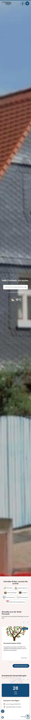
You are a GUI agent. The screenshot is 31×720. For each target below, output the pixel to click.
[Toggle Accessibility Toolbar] (2, 711)
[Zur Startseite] (9, 3)
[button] (23, 622)
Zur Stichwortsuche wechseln (15, 292)
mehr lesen (24, 658)
